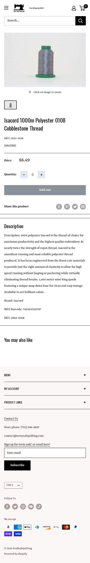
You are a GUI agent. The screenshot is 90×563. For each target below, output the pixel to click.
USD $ (9, 485)
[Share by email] (83, 207)
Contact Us (11, 418)
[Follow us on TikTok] (39, 506)
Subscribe (17, 465)
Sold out (45, 190)
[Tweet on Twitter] (75, 207)
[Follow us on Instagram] (23, 506)
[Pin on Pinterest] (67, 207)
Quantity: (10, 174)
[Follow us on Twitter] (15, 506)
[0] (82, 8)
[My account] (74, 8)
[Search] (80, 20)
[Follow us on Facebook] (7, 506)
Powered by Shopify (15, 554)
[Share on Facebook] (59, 207)
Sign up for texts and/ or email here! (27, 444)
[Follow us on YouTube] (31, 506)
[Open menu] (6, 7)
